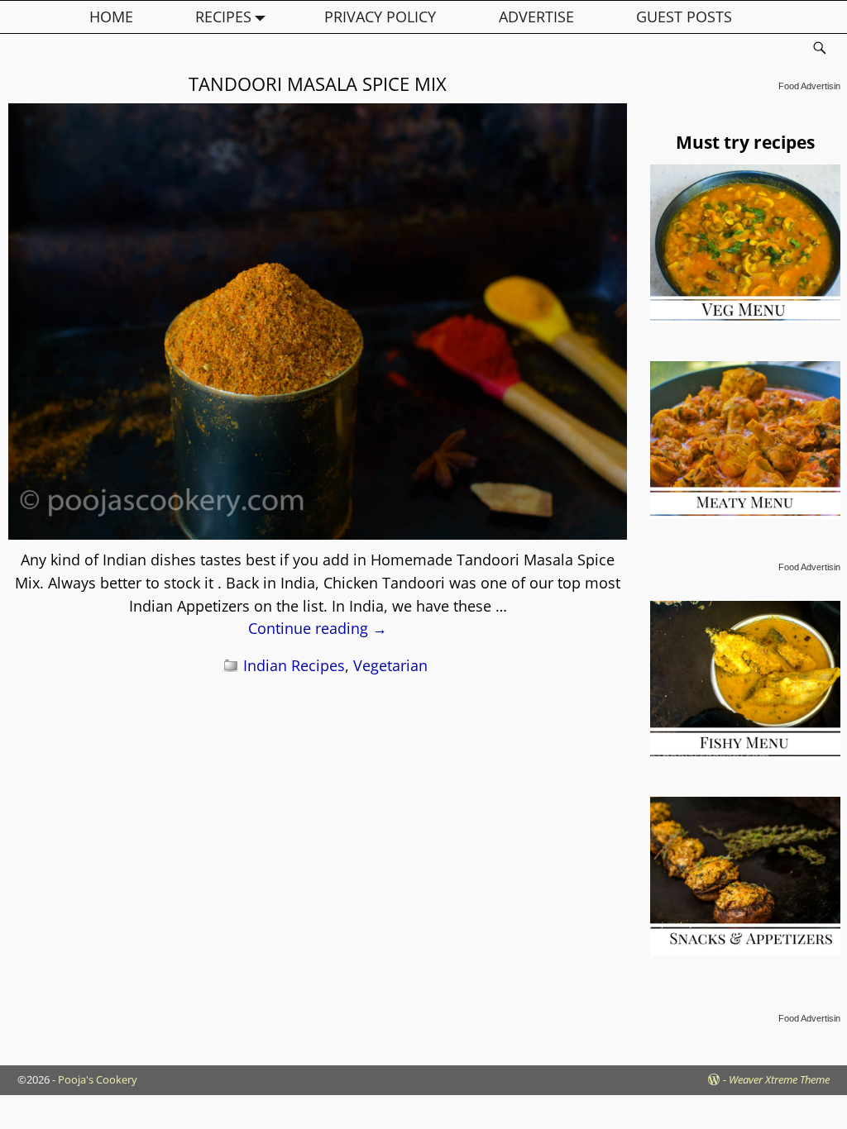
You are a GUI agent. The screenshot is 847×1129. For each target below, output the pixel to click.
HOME (111, 16)
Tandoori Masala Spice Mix (318, 83)
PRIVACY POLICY (380, 16)
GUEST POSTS (684, 16)
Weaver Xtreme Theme (779, 1079)
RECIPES (223, 16)
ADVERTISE (536, 16)
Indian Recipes (294, 665)
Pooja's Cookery (97, 1079)
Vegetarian (390, 665)
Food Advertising (811, 86)
